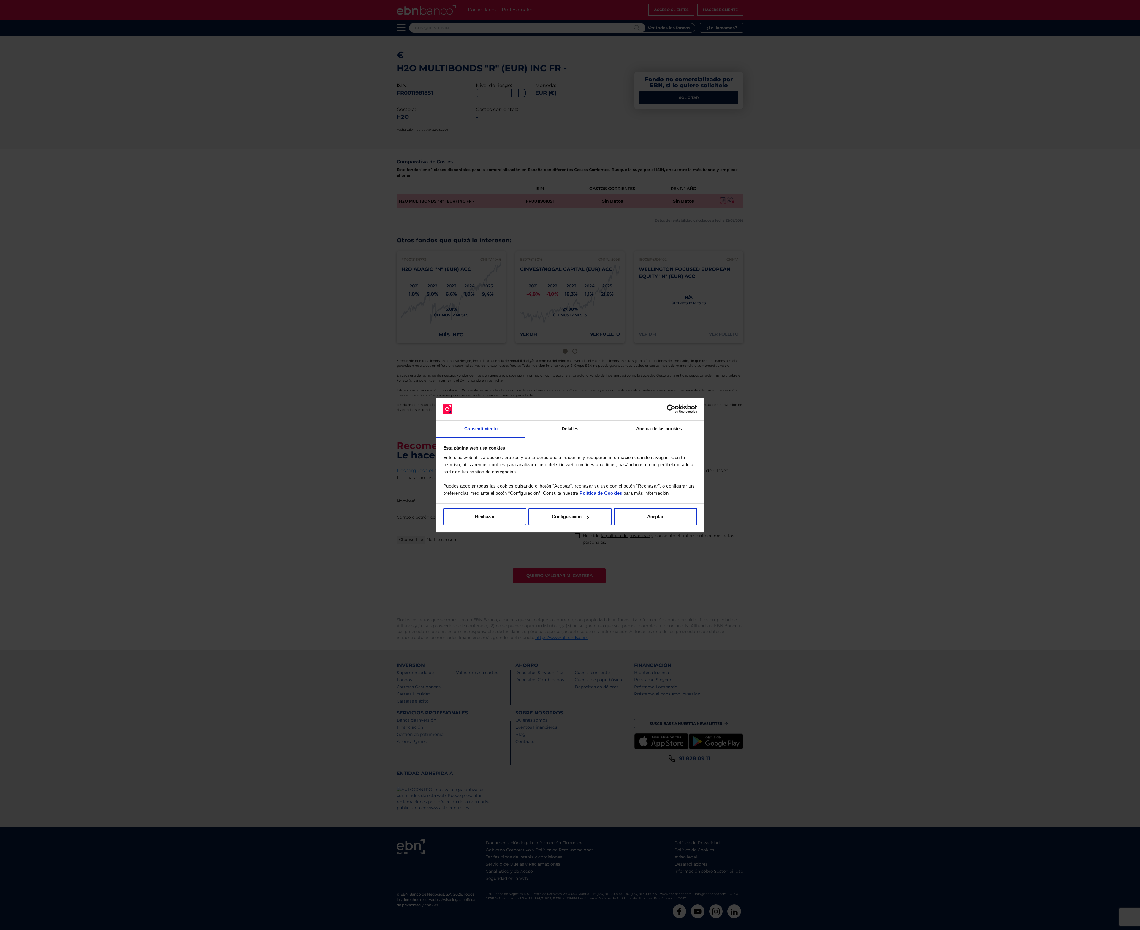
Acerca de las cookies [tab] (659, 428)
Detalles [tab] (570, 428)
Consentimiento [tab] (481, 428)
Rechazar (485, 516)
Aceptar (655, 516)
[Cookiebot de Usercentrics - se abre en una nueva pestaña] (671, 409)
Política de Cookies (601, 493)
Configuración (567, 516)
